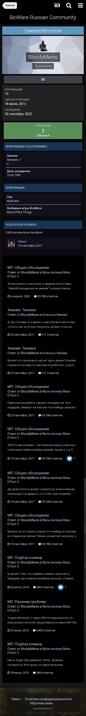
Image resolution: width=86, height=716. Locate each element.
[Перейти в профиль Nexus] (12, 243)
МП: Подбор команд (24, 557)
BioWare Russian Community (43, 17)
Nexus (22, 241)
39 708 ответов (47, 296)
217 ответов (50, 334)
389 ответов (45, 587)
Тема (15, 699)
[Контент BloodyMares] (43, 80)
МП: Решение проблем (26, 601)
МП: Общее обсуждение (28, 267)
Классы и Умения (54, 314)
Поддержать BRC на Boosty (43, 30)
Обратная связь (41, 703)
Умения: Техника (21, 310)
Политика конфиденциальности (48, 699)
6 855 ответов (45, 630)
